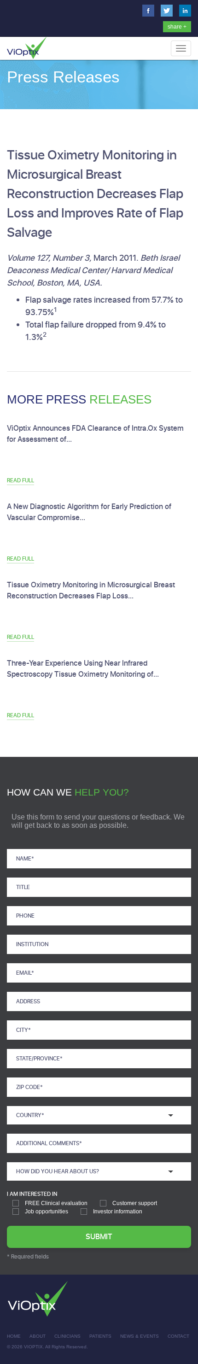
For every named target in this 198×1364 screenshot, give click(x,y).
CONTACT (178, 1336)
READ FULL (20, 480)
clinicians (67, 1336)
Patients (100, 1336)
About (37, 1336)
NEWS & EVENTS (139, 1336)
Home (14, 1336)
